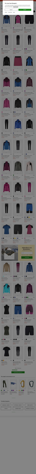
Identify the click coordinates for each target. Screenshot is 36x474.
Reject (11, 9)
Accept (24, 9)
